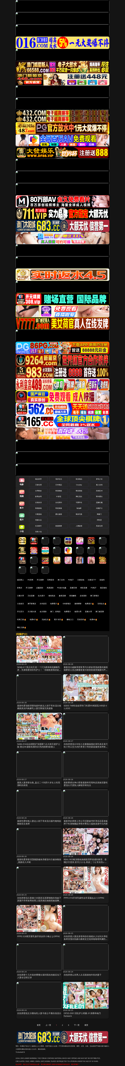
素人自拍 (99, 485)
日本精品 (58, 485)
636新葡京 (67, 603)
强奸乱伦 (58, 479)
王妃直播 (31, 595)
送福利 (102, 580)
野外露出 (99, 496)
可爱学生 (79, 502)
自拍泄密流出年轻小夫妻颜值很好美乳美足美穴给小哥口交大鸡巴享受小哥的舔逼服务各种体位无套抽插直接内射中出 (86, 747)
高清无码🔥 (81, 619)
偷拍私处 (51, 595)
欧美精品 (79, 479)
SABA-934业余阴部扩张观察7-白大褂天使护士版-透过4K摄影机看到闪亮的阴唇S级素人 (38, 745)
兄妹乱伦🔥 (46, 619)
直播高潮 (73, 588)
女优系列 (58, 502)
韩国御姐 (58, 491)
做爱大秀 (77, 611)
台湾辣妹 (38, 491)
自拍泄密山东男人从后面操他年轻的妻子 (82, 974)
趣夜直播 (62, 595)
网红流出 (79, 496)
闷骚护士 (99, 508)
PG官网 (30, 580)
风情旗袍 (38, 508)
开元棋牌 (40, 580)
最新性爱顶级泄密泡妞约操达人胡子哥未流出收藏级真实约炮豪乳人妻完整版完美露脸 (39, 707)
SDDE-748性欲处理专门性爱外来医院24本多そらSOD (85, 707)
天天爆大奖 (32, 611)
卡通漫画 (38, 514)
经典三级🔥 (21, 619)
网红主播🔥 (21, 627)
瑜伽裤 (79, 508)
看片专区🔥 (58, 619)
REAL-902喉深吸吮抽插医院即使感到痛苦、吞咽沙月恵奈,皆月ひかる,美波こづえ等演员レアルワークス (85, 862)
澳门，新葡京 (55, 611)
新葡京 (19, 588)
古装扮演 (38, 502)
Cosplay (79, 485)
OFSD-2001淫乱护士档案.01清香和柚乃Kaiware (82, 1014)
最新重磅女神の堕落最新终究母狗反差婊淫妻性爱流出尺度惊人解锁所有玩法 (86, 784)
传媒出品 (38, 520)
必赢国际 (39, 588)
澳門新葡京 (32, 603)
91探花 (58, 496)
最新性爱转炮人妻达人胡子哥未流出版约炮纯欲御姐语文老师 (39, 822)
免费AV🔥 (93, 619)
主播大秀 (20, 595)
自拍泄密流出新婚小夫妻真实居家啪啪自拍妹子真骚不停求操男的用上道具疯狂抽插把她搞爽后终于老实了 (39, 900)
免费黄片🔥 (89, 603)
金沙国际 (43, 611)
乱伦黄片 (41, 595)
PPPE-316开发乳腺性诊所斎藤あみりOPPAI (84, 897)
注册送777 (92, 580)
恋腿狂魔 (99, 502)
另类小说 (38, 531)
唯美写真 (79, 514)
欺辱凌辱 (38, 496)
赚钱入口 (70, 619)
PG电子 (71, 580)
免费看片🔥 (54, 603)
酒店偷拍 (103, 588)
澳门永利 (61, 580)
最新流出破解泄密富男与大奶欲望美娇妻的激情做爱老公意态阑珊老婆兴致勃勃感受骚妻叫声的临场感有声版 (86, 670)
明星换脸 (58, 508)
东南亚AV (99, 491)
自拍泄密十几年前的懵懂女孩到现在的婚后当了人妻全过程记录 (39, 976)
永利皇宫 (43, 603)
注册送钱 (80, 580)
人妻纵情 (79, 526)
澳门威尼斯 (99, 611)
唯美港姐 (79, 491)
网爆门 (99, 514)
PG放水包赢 (61, 588)
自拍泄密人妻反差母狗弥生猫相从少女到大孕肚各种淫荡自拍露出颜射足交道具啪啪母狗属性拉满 (86, 939)
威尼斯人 (20, 580)
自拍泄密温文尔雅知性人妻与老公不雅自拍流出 (39, 1013)
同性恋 (99, 520)
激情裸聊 (77, 603)
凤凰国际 (50, 588)
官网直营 (50, 580)
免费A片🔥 (34, 619)
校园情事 (58, 526)
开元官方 (20, 611)
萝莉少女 (99, 479)
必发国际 (83, 595)
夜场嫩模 (72, 595)
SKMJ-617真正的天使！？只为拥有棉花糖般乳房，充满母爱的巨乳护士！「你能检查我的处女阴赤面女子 (39, 670)
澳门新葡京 (94, 595)
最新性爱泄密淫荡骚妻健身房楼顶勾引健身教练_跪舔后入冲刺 (39, 860)
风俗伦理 (99, 526)
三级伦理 (38, 485)
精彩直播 (83, 588)
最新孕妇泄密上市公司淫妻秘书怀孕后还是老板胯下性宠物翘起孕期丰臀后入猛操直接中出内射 (86, 822)
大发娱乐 (20, 603)
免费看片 (67, 611)
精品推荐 (38, 479)
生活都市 (38, 526)
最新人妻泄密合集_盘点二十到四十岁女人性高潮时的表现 (38, 784)
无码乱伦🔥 (101, 603)
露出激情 (58, 514)
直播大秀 (88, 611)
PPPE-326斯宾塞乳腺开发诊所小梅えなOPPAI (38, 936)
